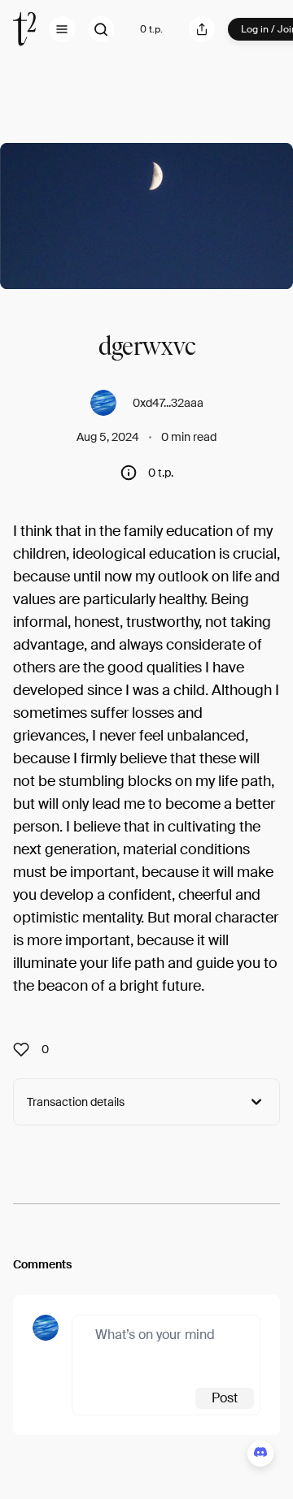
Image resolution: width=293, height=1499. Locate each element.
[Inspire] (26, 1049)
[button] (62, 29)
